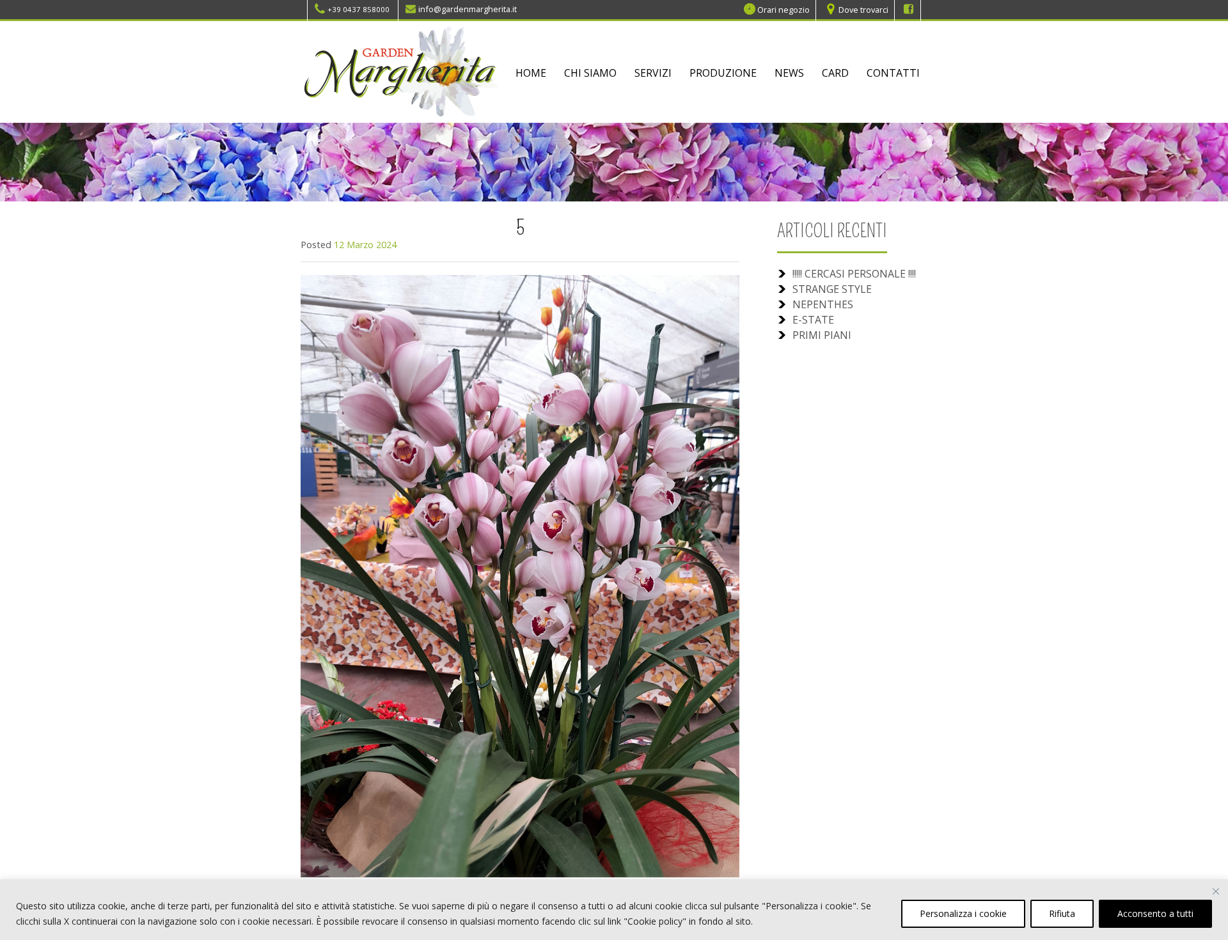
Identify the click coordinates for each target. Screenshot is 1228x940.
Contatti (893, 73)
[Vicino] (1216, 891)
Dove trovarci (863, 9)
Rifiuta (1062, 913)
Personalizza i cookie (963, 913)
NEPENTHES (822, 304)
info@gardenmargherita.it (467, 9)
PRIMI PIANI (821, 335)
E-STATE (813, 320)
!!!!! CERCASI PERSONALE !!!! (854, 274)
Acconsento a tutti (1155, 913)
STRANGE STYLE (832, 289)
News (789, 73)
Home (531, 73)
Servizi (653, 73)
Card (835, 73)
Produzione (723, 73)
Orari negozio (783, 9)
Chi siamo (590, 73)
